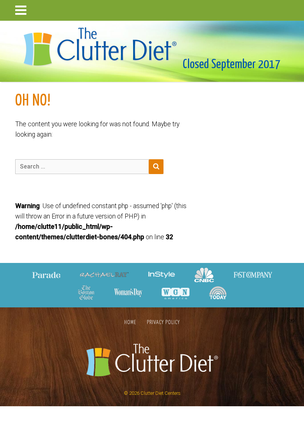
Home (130, 322)
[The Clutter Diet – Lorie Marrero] (102, 44)
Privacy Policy (163, 322)
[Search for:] (89, 166)
